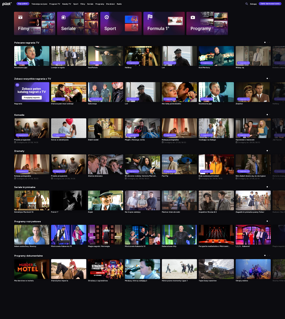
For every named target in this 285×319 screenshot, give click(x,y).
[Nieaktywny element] (34, 23)
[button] (265, 42)
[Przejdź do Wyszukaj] (247, 4)
